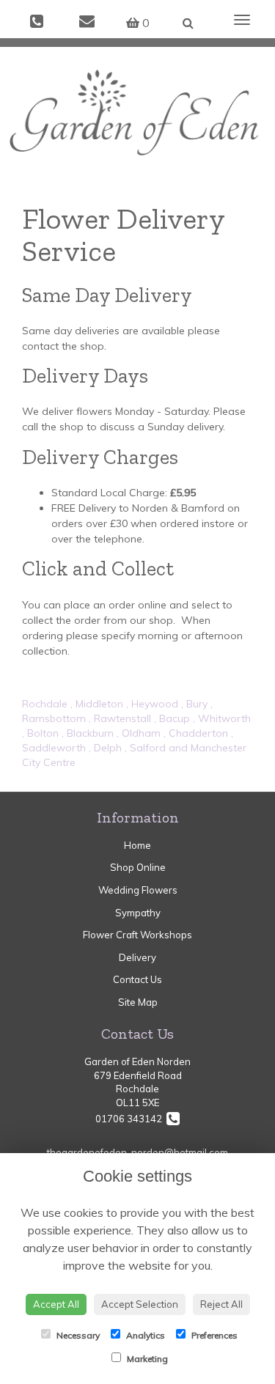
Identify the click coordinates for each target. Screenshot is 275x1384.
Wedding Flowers (137, 890)
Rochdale (44, 703)
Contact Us (137, 979)
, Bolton (40, 733)
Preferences (213, 1335)
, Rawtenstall (120, 718)
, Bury (194, 703)
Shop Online (138, 867)
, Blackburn (88, 733)
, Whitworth (222, 718)
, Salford (145, 747)
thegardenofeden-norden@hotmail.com (137, 1152)
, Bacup (172, 718)
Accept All (56, 1304)
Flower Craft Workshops (137, 935)
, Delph (105, 747)
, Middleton (96, 703)
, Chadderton (196, 733)
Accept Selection (139, 1304)
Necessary (77, 1335)
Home (137, 845)
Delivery (137, 957)
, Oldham (139, 733)
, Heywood (152, 703)
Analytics (144, 1335)
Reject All (221, 1304)
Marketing (146, 1358)
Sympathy (138, 913)
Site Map (138, 1002)
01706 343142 (130, 1118)
